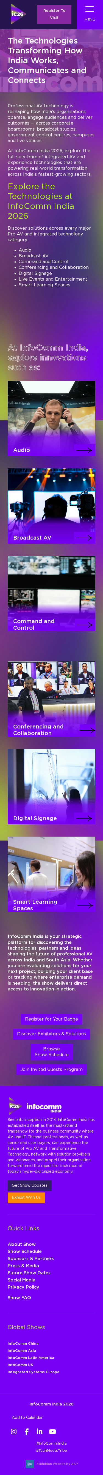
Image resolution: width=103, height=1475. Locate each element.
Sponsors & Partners (31, 1259)
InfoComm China (23, 1344)
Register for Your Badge (51, 1019)
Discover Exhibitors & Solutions (51, 1034)
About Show (22, 1244)
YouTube (52, 1431)
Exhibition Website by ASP (57, 1463)
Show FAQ (19, 1298)
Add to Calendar (27, 1418)
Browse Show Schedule (52, 1052)
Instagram (14, 1431)
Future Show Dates (29, 1273)
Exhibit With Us (26, 1198)
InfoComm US (20, 1365)
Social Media (21, 1280)
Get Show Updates (30, 1186)
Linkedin (39, 1431)
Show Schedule (25, 1251)
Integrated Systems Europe (34, 1372)
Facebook (26, 1431)
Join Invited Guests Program (52, 1069)
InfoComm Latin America (31, 1358)
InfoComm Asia (22, 1351)
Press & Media (23, 1266)
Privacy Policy (23, 1287)
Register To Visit (54, 14)
